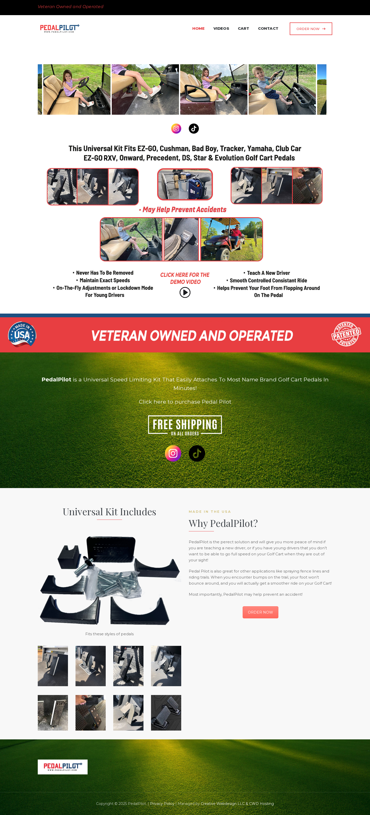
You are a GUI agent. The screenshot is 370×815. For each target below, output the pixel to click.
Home (198, 28)
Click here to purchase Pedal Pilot (185, 401)
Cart (243, 28)
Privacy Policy (162, 803)
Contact (268, 28)
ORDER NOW (308, 29)
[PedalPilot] (104, 89)
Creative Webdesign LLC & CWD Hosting (237, 803)
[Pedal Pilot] (60, 28)
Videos (221, 28)
